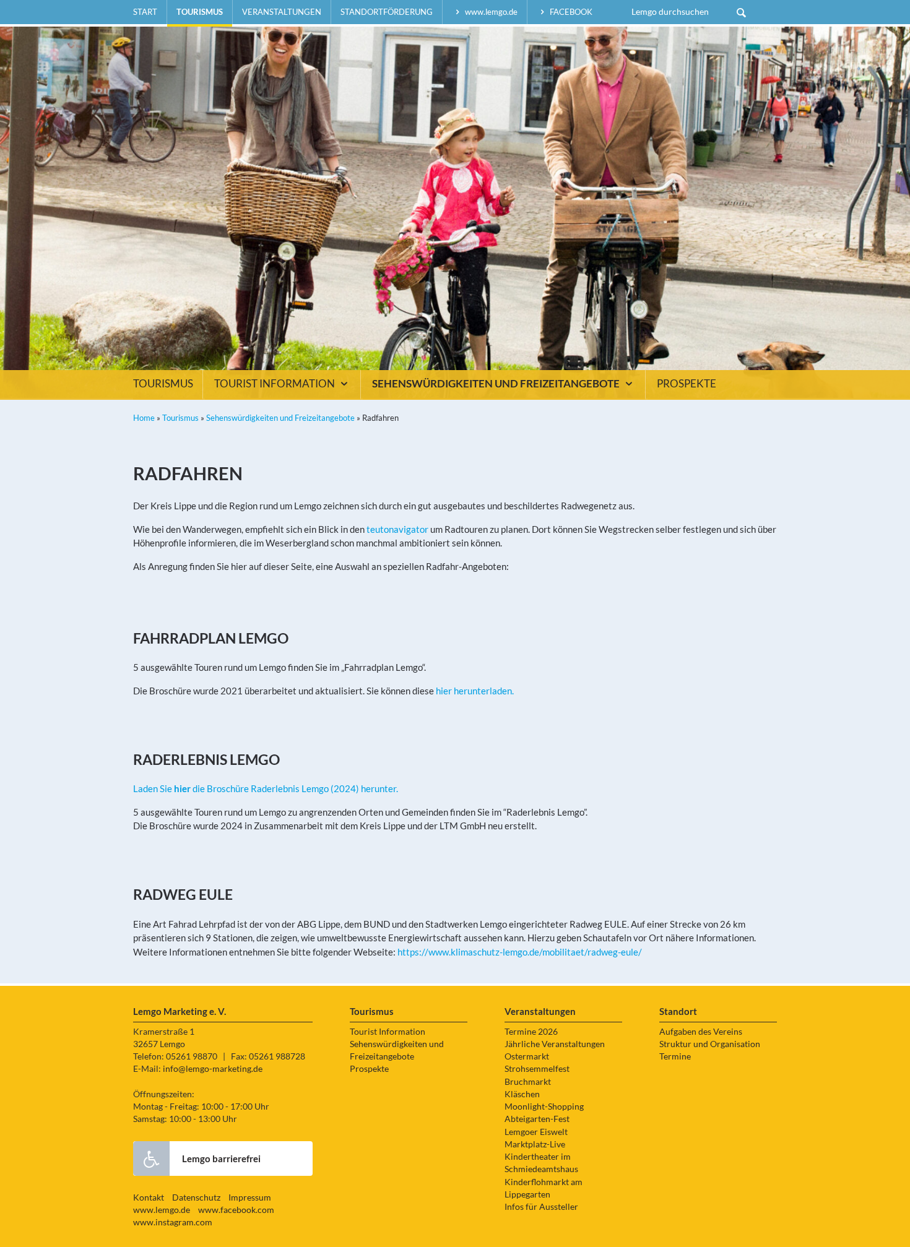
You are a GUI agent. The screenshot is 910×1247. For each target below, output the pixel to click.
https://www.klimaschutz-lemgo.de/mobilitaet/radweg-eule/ (519, 951)
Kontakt (148, 1197)
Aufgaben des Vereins (700, 1032)
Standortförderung (386, 12)
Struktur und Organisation (709, 1044)
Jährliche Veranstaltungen (555, 1044)
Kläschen (522, 1094)
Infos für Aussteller (541, 1207)
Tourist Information (275, 384)
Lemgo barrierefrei (221, 1158)
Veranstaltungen (281, 12)
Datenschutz (196, 1197)
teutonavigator (397, 529)
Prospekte (686, 384)
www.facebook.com (236, 1210)
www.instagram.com (172, 1222)
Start (145, 12)
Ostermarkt (527, 1056)
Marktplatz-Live (535, 1144)
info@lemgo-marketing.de (212, 1069)
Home (144, 418)
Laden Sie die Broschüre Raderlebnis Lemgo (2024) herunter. (265, 788)
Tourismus (199, 12)
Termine (675, 1056)
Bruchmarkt (528, 1082)
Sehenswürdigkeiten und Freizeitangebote (497, 384)
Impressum (249, 1197)
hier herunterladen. (475, 690)
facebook (570, 12)
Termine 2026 (531, 1032)
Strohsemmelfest (537, 1069)
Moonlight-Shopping (544, 1106)
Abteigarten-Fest (537, 1119)
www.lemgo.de (490, 12)
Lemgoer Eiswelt (536, 1132)
